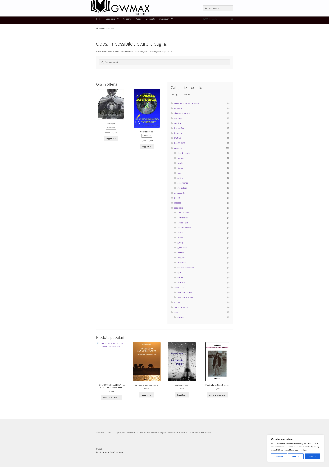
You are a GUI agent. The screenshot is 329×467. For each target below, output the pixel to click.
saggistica (178, 207)
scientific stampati (185, 297)
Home (99, 19)
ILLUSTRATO (179, 143)
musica (180, 252)
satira (180, 178)
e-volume (178, 118)
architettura (182, 217)
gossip (180, 242)
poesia (177, 197)
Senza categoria (181, 307)
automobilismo (184, 227)
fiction (180, 168)
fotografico (179, 128)
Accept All (312, 456)
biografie (178, 108)
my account (164, 19)
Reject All (295, 456)
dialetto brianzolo (182, 113)
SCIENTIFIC (179, 287)
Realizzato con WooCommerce (109, 452)
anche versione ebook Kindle (186, 103)
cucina (180, 237)
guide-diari (182, 247)
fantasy (180, 158)
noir (179, 173)
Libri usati (150, 19)
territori (181, 282)
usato (176, 312)
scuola (177, 302)
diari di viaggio (183, 153)
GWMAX (177, 138)
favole (180, 163)
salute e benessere (185, 267)
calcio (180, 232)
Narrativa (127, 19)
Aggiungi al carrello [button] (111, 397)
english (177, 123)
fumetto (178, 133)
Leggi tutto (111, 138)
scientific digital (184, 292)
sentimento (182, 182)
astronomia (182, 222)
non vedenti (179, 193)
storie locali (182, 188)
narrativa (178, 148)
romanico (181, 262)
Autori (138, 19)
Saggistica (110, 19)
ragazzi (177, 202)
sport (179, 272)
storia (180, 277)
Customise (279, 456)
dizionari (181, 317)
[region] (295, 448)
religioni (181, 257)
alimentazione (183, 212)
